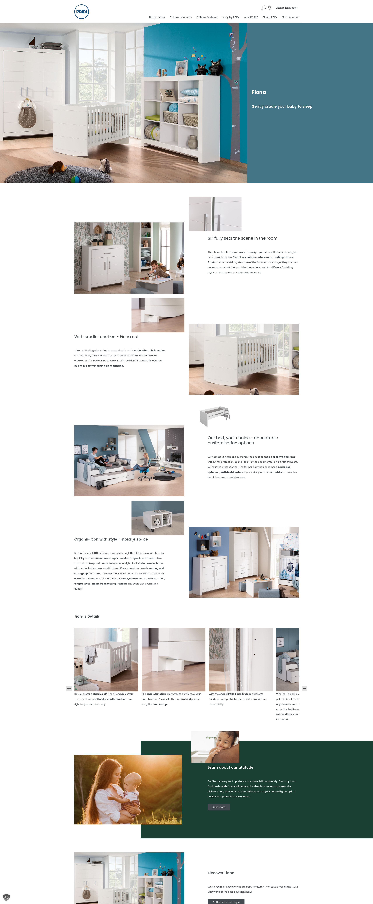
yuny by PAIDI (230, 17)
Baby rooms (157, 17)
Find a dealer (290, 17)
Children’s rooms (181, 17)
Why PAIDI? (251, 17)
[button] (6, 897)
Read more (219, 807)
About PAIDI (270, 17)
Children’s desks (207, 17)
